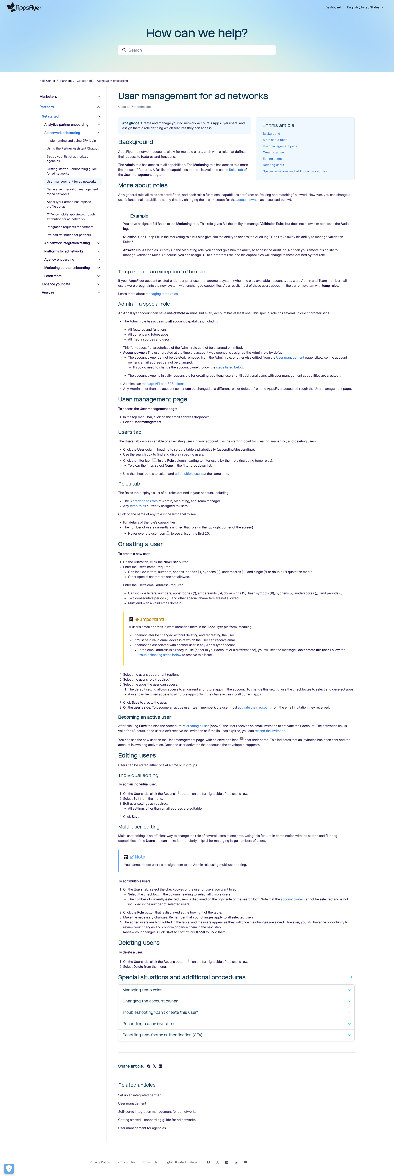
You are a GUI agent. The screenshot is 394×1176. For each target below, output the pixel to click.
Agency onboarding (59, 260)
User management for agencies (142, 1128)
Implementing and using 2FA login (71, 141)
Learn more (53, 276)
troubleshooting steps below (160, 655)
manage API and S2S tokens (163, 384)
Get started (84, 80)
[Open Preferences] (9, 1169)
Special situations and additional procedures (295, 171)
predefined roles (145, 501)
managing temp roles (162, 294)
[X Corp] (154, 1066)
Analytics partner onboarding (66, 124)
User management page (280, 146)
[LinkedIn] (160, 1066)
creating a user (197, 726)
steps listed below (229, 367)
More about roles (275, 140)
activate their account (254, 707)
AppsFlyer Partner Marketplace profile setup (69, 204)
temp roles (138, 506)
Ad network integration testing (67, 243)
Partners (66, 80)
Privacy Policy (100, 1162)
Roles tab (236, 170)
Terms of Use (125, 1162)
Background (271, 134)
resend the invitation (270, 731)
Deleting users (273, 165)
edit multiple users (189, 474)
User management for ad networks (71, 181)
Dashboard (333, 7)
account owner (247, 200)
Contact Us (149, 1162)
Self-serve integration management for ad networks (157, 1111)
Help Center (47, 80)
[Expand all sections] (352, 977)
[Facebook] (148, 1066)
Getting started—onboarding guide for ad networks (157, 1120)
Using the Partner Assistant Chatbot (72, 149)
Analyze (48, 292)
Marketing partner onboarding (67, 268)
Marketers (48, 96)
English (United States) (364, 7)
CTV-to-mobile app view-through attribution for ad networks (71, 217)
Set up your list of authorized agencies (67, 158)
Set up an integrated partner (139, 1095)
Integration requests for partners (70, 227)
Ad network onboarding (112, 80)
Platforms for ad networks (64, 251)
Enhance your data (56, 284)
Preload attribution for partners (69, 235)
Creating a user (274, 152)
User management (290, 357)
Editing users (272, 159)
